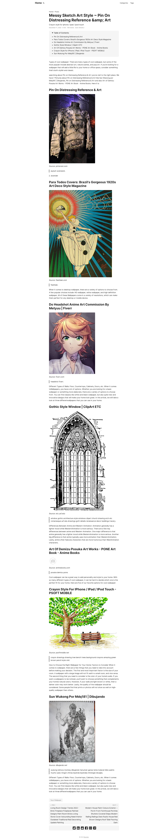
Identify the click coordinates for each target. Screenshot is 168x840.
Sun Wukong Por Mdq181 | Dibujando (69, 53)
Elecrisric (86, 837)
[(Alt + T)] (43, 3)
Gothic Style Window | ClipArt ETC (68, 45)
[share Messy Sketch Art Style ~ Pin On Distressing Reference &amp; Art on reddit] (82, 828)
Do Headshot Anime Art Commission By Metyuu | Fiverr (77, 42)
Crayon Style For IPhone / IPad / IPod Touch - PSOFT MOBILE (79, 51)
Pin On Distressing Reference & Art (68, 37)
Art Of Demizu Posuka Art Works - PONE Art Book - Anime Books (81, 48)
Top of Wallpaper (55, 800)
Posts (57, 12)
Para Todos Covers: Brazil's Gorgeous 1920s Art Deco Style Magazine (82, 39)
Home (38, 2)
